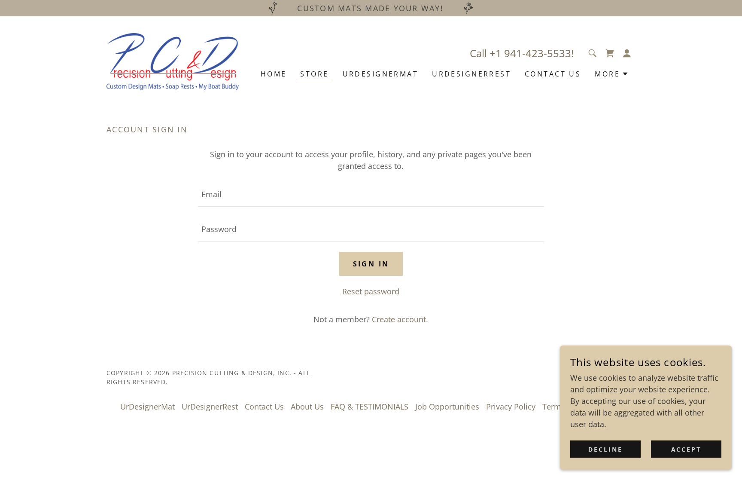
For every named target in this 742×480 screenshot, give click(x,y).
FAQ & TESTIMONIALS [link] (369, 406)
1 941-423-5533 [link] (533, 53)
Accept (686, 449)
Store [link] (314, 74)
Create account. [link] (400, 319)
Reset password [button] (370, 291)
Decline (605, 449)
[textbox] (371, 194)
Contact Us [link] (553, 74)
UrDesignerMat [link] (381, 74)
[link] (172, 60)
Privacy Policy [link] (510, 406)
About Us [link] (307, 406)
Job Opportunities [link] (447, 406)
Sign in (371, 264)
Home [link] (274, 74)
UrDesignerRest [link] (471, 74)
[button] (609, 53)
